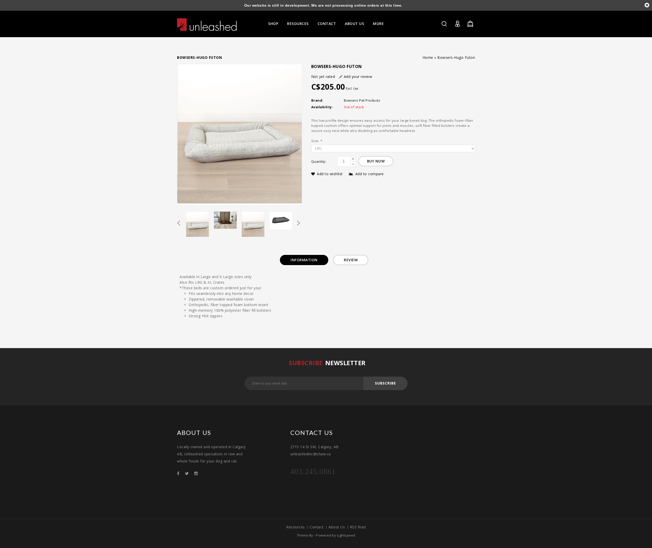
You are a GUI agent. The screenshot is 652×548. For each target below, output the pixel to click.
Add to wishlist (330, 173)
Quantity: (319, 161)
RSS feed (358, 527)
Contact (327, 23)
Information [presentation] (304, 259)
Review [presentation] (351, 259)
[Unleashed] (207, 24)
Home (428, 57)
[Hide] (647, 5)
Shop (273, 23)
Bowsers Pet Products (362, 100)
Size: (316, 141)
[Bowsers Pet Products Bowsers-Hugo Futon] (239, 134)
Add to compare (369, 173)
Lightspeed (346, 535)
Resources (298, 23)
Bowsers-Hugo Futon (456, 57)
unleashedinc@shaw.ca (310, 453)
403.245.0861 (313, 471)
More (378, 23)
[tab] (304, 260)
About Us (354, 23)
